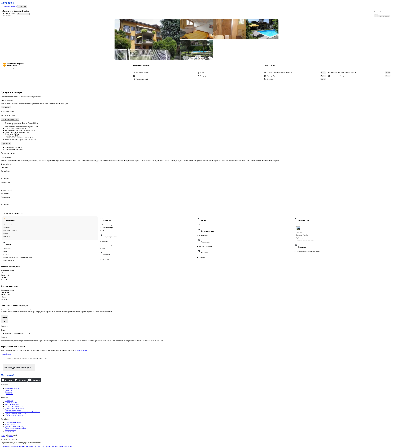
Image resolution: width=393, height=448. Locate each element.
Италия (16, 358)
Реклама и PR (9, 432)
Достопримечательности (9, 119)
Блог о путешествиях (12, 404)
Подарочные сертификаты (14, 415)
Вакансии (8, 392)
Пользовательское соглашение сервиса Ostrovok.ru (22, 412)
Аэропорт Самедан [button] (11, 149)
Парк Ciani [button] (8, 125)
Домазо (24, 358)
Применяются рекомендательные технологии (56, 446)
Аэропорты (5, 143)
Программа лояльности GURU (15, 414)
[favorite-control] (376, 15)
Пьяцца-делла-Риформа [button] (13, 128)
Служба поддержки (12, 402)
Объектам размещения (13, 422)
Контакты (8, 390)
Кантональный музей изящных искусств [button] (19, 127)
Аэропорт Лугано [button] (11, 147)
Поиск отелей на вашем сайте (15, 428)
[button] (147, 39)
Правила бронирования (13, 410)
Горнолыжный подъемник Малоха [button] (17, 138)
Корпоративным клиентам (14, 426)
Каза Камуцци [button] (10, 136)
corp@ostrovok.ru (81, 350)
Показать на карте (23, 14)
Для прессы (9, 394)
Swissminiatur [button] (9, 134)
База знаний (9, 401)
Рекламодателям (10, 430)
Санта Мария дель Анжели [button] (14, 132)
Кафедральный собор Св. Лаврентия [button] (17, 130)
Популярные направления (14, 406)
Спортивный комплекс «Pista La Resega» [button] (19, 123)
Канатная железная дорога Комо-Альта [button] (18, 139)
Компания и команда (12, 388)
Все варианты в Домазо (9, 6)
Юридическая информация (14, 408)
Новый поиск (22, 6)
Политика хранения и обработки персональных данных (20, 446)
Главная (8, 358)
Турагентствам (10, 424)
